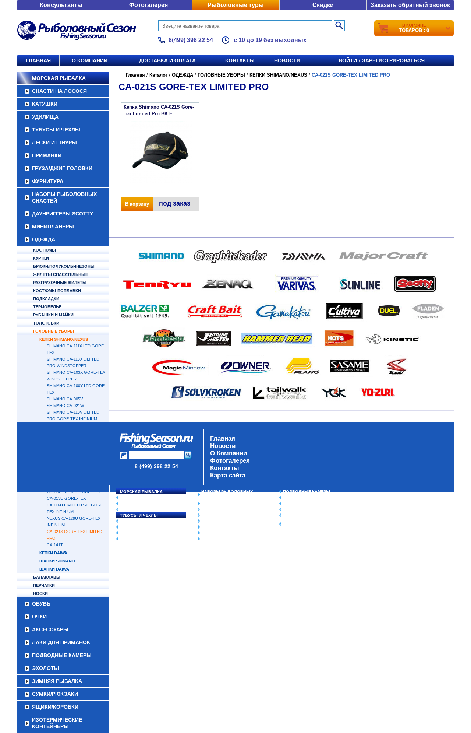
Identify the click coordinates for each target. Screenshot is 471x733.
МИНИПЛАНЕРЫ (53, 226)
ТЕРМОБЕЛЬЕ (47, 307)
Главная (38, 60)
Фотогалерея (148, 5)
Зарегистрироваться (393, 60)
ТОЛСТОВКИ (46, 323)
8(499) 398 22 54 (191, 40)
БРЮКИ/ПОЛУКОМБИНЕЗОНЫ (64, 266)
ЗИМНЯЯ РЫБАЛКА (303, 503)
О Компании (228, 453)
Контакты (240, 60)
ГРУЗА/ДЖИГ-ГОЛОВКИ (62, 168)
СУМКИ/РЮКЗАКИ (301, 509)
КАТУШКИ (44, 104)
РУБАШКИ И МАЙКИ (53, 315)
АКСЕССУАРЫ (215, 533)
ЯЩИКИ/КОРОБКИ (301, 515)
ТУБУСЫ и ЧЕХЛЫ (56, 130)
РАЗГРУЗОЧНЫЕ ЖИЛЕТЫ (59, 282)
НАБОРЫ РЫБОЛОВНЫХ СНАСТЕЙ (64, 197)
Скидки (323, 5)
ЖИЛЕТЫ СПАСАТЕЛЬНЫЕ (60, 274)
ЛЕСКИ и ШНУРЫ (54, 142)
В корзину (137, 204)
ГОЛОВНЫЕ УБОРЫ (53, 331)
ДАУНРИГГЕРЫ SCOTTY (62, 214)
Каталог (158, 75)
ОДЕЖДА (43, 239)
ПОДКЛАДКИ (46, 299)
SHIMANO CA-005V (65, 399)
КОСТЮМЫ (44, 250)
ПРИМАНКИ (46, 155)
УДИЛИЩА (45, 117)
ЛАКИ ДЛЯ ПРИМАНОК (224, 539)
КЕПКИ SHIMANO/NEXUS (63, 339)
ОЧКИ (207, 527)
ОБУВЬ (208, 521)
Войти (348, 60)
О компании (89, 60)
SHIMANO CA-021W (65, 405)
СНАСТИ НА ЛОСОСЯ (59, 91)
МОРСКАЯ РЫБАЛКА (59, 78)
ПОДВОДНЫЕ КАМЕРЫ (306, 492)
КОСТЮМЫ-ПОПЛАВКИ (57, 290)
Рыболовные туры (236, 5)
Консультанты (61, 5)
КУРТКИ (41, 258)
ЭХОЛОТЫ (294, 497)
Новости (287, 60)
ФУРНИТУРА (47, 181)
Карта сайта (227, 475)
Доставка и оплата (167, 60)
